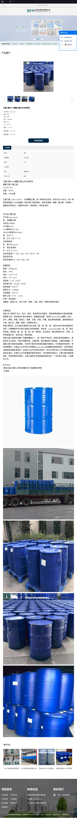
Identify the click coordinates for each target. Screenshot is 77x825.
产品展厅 (22, 44)
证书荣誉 (5, 803)
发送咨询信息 (38, 140)
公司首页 (5, 795)
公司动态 (5, 799)
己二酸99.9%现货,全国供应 (36, 803)
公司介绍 (14, 795)
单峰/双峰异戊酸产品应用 (36, 795)
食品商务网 (65, 814)
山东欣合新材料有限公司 (14, 814)
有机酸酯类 (29, 44)
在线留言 (5, 807)
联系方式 (14, 803)
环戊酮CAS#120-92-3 (34, 799)
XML (42, 814)
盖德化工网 (56, 814)
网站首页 (14, 44)
